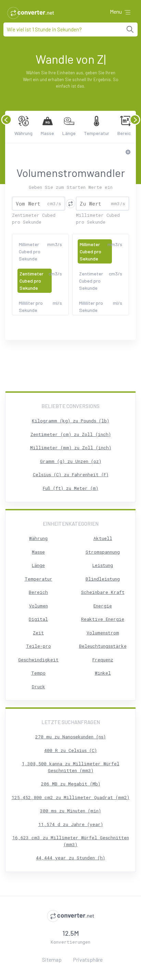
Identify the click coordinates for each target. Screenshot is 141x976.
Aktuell (102, 538)
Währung (23, 133)
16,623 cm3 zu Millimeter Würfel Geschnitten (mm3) (70, 841)
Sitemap (52, 959)
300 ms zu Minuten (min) (70, 811)
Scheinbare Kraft (103, 592)
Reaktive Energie (102, 619)
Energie (102, 606)
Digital (38, 619)
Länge (69, 133)
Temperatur (96, 133)
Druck (38, 687)
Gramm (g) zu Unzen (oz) (70, 461)
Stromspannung (103, 552)
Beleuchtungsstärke (103, 646)
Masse (47, 133)
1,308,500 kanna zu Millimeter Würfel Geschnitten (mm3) (70, 767)
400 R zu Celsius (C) (70, 750)
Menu (116, 11)
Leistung (102, 565)
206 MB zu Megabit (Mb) (70, 784)
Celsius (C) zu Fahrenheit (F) (70, 474)
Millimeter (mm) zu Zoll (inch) (70, 448)
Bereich (125, 133)
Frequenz (102, 660)
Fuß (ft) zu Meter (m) (70, 488)
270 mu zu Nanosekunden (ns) (70, 737)
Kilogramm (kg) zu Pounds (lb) (70, 421)
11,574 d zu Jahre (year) (70, 824)
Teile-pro (38, 646)
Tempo (38, 673)
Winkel (103, 673)
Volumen (38, 606)
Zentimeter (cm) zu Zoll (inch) (70, 434)
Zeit (38, 633)
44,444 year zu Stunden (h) (70, 858)
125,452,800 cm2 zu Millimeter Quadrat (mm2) (70, 797)
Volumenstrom (103, 633)
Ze (100, 59)
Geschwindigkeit (38, 660)
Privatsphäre (88, 959)
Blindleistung (103, 579)
